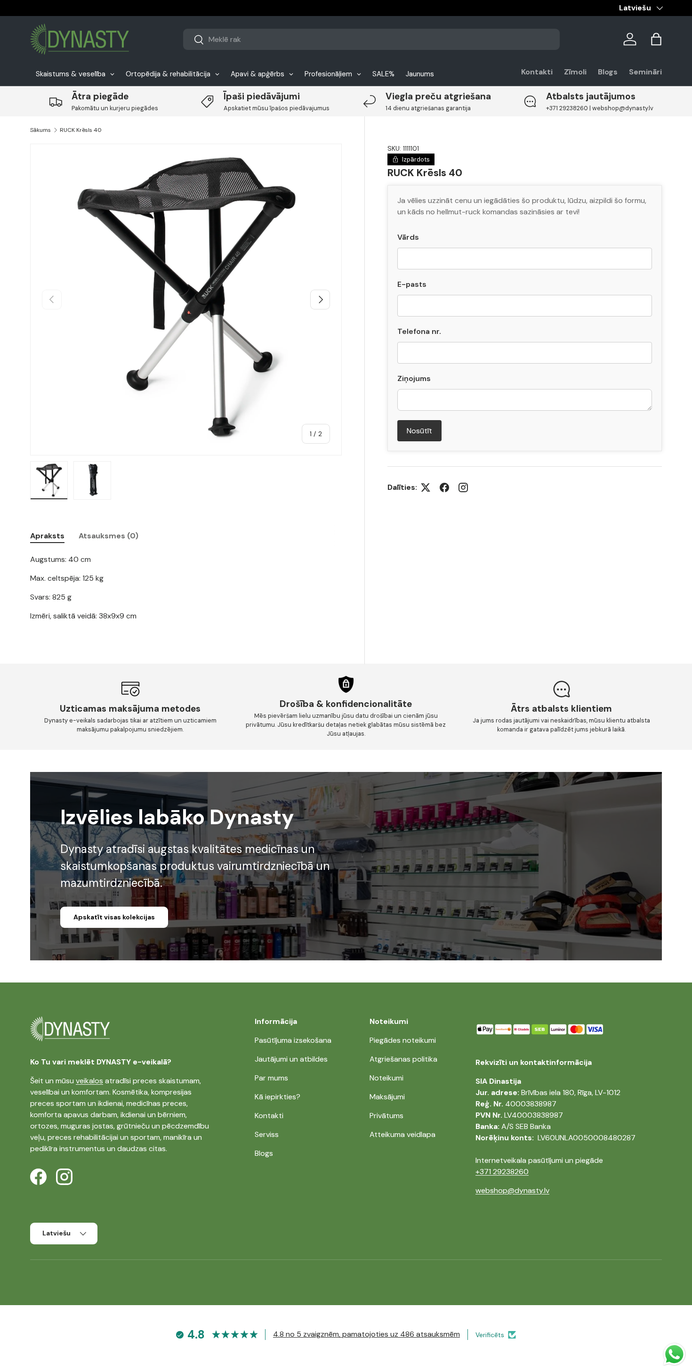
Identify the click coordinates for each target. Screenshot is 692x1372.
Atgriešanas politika (403, 1059)
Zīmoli (575, 72)
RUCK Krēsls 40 (81, 130)
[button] (656, 39)
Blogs (608, 72)
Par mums (271, 1078)
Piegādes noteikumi (403, 1040)
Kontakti (537, 72)
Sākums (40, 130)
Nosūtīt (419, 431)
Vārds (408, 237)
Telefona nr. (419, 331)
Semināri (645, 72)
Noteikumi (386, 1078)
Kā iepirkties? (277, 1097)
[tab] (47, 535)
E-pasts (411, 284)
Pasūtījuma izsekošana (293, 1040)
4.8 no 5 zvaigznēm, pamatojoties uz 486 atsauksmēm (366, 1334)
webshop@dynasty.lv (512, 1190)
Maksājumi (387, 1097)
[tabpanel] (186, 588)
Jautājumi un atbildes (291, 1059)
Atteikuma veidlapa (402, 1134)
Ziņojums (414, 378)
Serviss (267, 1134)
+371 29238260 (502, 1172)
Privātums (386, 1115)
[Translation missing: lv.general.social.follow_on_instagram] (463, 487)
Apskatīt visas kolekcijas (114, 917)
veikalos (89, 1081)
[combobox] (371, 39)
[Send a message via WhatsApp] (674, 1354)
